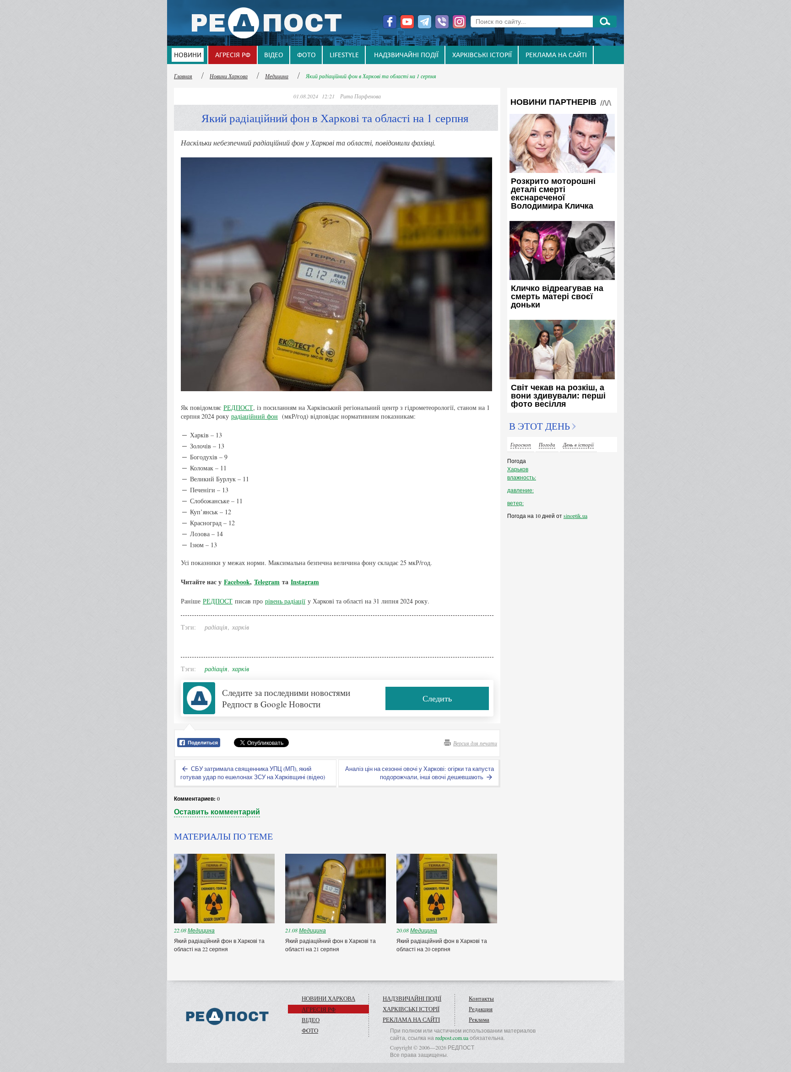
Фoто (306, 55)
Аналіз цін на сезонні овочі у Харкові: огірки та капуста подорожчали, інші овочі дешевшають (419, 773)
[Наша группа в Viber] (442, 22)
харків (240, 627)
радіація (216, 627)
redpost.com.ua (451, 1037)
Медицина (276, 76)
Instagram (305, 582)
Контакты (481, 998)
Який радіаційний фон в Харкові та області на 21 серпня (330, 945)
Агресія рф (232, 55)
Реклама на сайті (556, 55)
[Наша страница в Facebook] (390, 22)
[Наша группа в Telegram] (424, 22)
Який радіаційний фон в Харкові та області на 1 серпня (371, 76)
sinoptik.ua (575, 515)
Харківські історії (482, 55)
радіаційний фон (254, 416)
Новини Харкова (229, 76)
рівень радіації (285, 601)
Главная (183, 76)
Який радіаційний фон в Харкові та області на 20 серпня (441, 945)
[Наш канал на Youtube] (407, 22)
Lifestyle (344, 55)
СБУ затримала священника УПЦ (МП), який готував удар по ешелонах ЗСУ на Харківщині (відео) (252, 773)
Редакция (481, 1009)
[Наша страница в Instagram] (459, 22)
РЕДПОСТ (238, 407)
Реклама (479, 1019)
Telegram (267, 582)
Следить (437, 698)
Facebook (237, 582)
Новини (187, 55)
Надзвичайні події (406, 55)
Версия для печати (475, 743)
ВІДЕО (273, 55)
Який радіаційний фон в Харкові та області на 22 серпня (219, 945)
